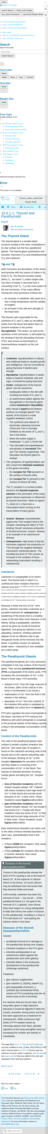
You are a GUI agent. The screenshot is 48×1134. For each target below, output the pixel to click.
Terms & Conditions (21, 1119)
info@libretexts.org (11, 1124)
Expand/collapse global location (45, 206)
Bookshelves (29, 207)
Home (13, 207)
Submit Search (8, 56)
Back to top (5, 1066)
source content (10, 1056)
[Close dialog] (1, 186)
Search (5, 1131)
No (15, 1088)
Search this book (7, 48)
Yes (6, 1088)
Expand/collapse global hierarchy (4, 207)
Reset (4, 73)
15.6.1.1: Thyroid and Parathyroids (28, 1044)
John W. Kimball (16, 226)
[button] (9, 160)
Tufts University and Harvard (21, 229)
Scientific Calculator (13, 142)
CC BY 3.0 (24, 1050)
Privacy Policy (6, 1119)
